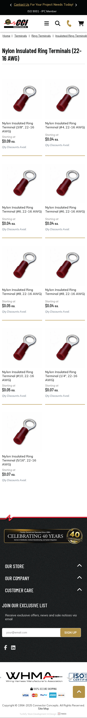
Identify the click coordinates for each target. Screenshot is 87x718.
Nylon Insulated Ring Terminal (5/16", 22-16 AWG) (19, 460)
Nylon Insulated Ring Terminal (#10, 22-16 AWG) (18, 376)
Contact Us (21, 4)
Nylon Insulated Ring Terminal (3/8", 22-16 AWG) (18, 127)
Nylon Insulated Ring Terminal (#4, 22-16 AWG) (65, 125)
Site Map (43, 708)
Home (6, 36)
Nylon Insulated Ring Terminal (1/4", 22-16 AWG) (61, 376)
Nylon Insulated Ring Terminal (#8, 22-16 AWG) (22, 292)
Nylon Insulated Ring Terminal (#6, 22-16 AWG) (22, 209)
